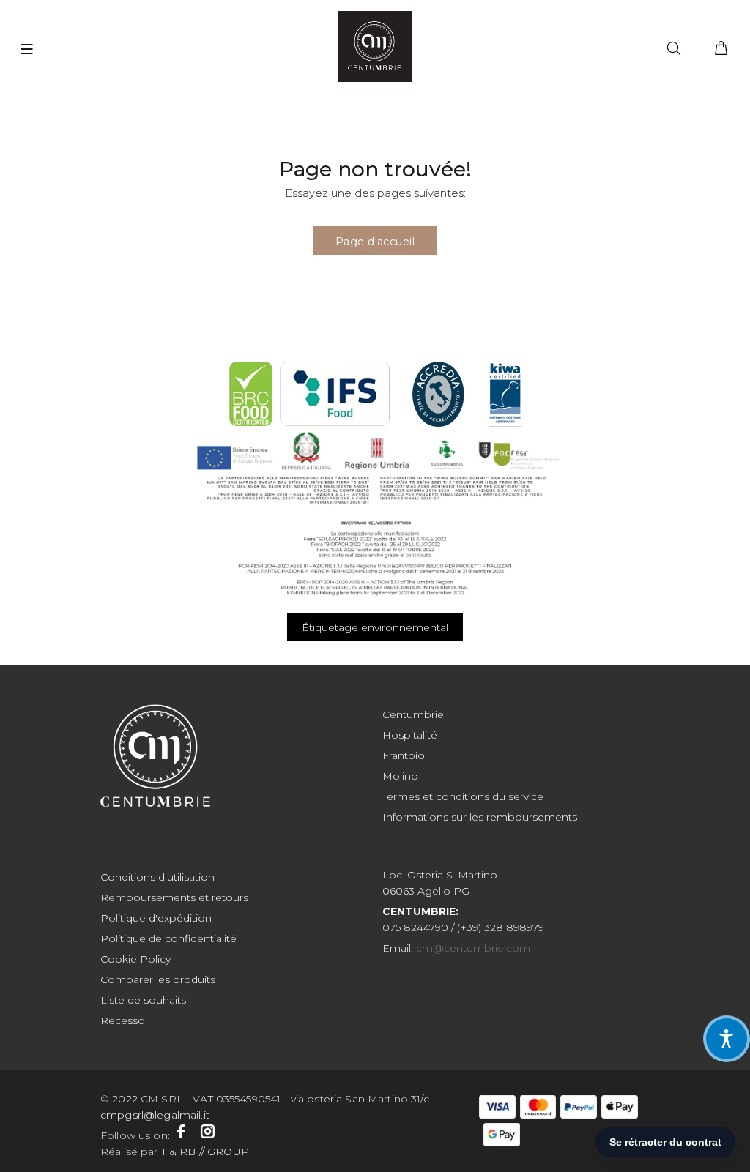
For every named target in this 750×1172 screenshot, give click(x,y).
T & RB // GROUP (203, 1151)
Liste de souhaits (143, 1000)
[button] (726, 1038)
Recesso (122, 1020)
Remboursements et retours (174, 897)
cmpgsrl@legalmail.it (156, 1114)
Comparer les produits (157, 979)
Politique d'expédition (156, 918)
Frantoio (403, 755)
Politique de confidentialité (168, 938)
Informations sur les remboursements (479, 817)
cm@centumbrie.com (473, 948)
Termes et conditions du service (462, 796)
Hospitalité (409, 735)
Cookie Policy (135, 959)
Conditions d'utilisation (157, 877)
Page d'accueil (375, 241)
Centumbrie (413, 714)
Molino (400, 776)
